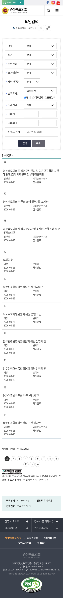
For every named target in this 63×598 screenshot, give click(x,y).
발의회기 (12, 122)
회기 (10, 54)
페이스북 (47, 2)
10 (26, 464)
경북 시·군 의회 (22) (43, 521)
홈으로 (13, 28)
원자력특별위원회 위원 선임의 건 (21, 396)
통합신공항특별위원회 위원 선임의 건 (23, 287)
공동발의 (51, 97)
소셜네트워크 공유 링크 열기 (41, 28)
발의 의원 (13, 93)
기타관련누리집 (41, 528)
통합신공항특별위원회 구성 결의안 (22, 423)
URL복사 (48, 28)
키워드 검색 (14, 131)
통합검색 (48, 10)
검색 (25, 143)
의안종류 (12, 63)
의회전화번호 (49, 538)
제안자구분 (13, 81)
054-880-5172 (24, 506)
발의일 (11, 114)
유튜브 (58, 2)
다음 (32, 464)
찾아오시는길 (24, 542)
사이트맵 (57, 10)
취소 (38, 143)
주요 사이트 (12, 2)
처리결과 (12, 105)
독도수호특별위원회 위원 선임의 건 (22, 314)
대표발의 (38, 97)
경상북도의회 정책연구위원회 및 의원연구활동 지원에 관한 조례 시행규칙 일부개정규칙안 (31, 172)
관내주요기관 (11, 528)
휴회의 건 (8, 260)
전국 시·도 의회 (12, 521)
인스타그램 (53, 2)
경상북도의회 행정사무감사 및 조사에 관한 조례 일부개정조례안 (31, 230)
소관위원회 (13, 72)
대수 (10, 45)
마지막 (37, 464)
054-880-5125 (36, 566)
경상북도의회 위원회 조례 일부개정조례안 (25, 202)
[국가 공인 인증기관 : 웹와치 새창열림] (31, 585)
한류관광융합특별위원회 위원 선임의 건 (24, 341)
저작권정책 (32, 538)
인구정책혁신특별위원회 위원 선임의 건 (24, 369)
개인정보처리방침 (13, 538)
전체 (28, 97)
